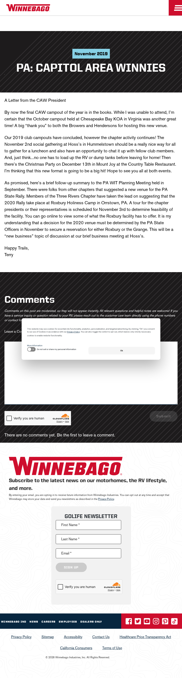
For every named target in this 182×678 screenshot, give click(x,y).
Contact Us (101, 637)
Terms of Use (112, 648)
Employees (68, 621)
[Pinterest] (166, 622)
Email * (66, 553)
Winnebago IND (13, 621)
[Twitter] (138, 622)
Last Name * (70, 539)
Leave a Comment (17, 331)
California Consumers (76, 648)
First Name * (70, 525)
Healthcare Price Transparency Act (145, 637)
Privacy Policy (106, 499)
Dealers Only (91, 621)
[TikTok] (174, 622)
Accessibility (73, 637)
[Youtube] (147, 622)
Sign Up (71, 567)
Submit (163, 416)
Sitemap (48, 637)
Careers (48, 621)
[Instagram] (156, 622)
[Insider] (2, 17)
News (34, 621)
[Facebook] (129, 622)
